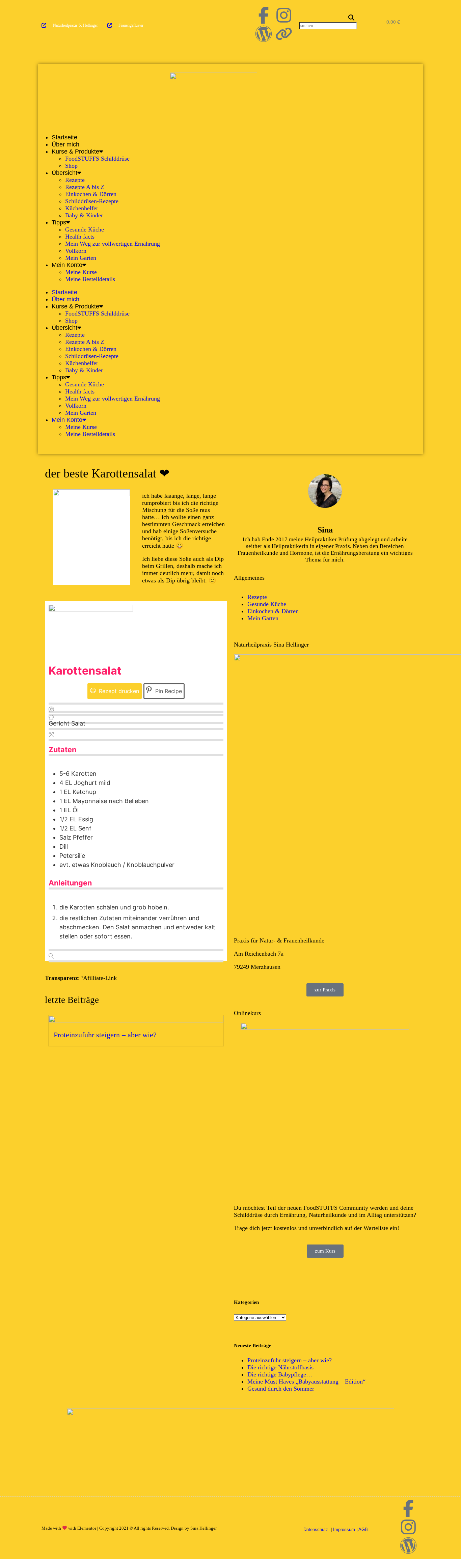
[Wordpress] (263, 33)
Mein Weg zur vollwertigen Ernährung (112, 243)
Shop (71, 165)
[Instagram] (283, 15)
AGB (363, 1529)
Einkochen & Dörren (90, 194)
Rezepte (75, 179)
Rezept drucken (118, 691)
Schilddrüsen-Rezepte (91, 201)
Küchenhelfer (81, 208)
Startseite (64, 137)
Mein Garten (80, 257)
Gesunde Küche (84, 229)
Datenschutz (316, 1529)
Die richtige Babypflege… (279, 1374)
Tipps (59, 222)
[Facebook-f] (263, 15)
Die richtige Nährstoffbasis (280, 1367)
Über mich (65, 144)
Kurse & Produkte (75, 151)
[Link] (283, 33)
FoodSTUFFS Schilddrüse (97, 158)
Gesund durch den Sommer (280, 1388)
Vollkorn (75, 250)
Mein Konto (67, 265)
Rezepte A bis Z (84, 187)
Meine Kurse (81, 272)
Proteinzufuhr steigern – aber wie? (105, 1035)
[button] (326, 18)
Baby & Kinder (84, 215)
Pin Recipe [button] (168, 691)
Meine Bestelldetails (90, 279)
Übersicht (64, 172)
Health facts (79, 236)
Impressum (344, 1529)
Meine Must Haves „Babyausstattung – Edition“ (306, 1381)
